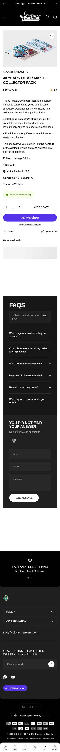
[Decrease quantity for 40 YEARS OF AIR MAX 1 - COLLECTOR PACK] (6, 207)
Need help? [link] (51, 231)
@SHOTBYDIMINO (22, 177)
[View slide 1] (28, 578)
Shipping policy (48, 738)
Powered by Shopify (44, 734)
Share (10, 231)
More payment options (30, 224)
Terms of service (35, 738)
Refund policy (11, 738)
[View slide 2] (32, 578)
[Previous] (4, 3)
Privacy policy (23, 738)
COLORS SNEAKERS (15, 71)
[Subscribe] (51, 664)
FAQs (43, 315)
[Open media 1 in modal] (51, 36)
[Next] (55, 3)
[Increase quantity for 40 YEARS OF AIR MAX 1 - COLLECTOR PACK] (19, 207)
